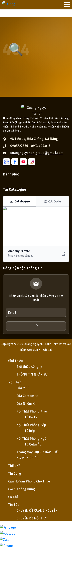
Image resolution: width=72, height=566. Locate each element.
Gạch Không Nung (21, 489)
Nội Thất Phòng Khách (33, 411)
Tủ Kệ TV (31, 417)
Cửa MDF (22, 388)
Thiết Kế (14, 466)
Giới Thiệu (15, 361)
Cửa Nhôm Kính (28, 404)
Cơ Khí (13, 497)
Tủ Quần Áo (33, 444)
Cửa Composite (27, 396)
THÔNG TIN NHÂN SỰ (31, 374)
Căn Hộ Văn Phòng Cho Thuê (29, 481)
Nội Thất (14, 382)
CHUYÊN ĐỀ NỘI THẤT (32, 518)
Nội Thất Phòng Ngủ (31, 438)
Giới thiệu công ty (29, 367)
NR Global (45, 350)
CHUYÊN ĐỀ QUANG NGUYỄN (37, 510)
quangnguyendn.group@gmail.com (36, 153)
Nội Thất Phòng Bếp (31, 425)
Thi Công (14, 473)
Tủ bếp (30, 431)
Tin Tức (13, 505)
